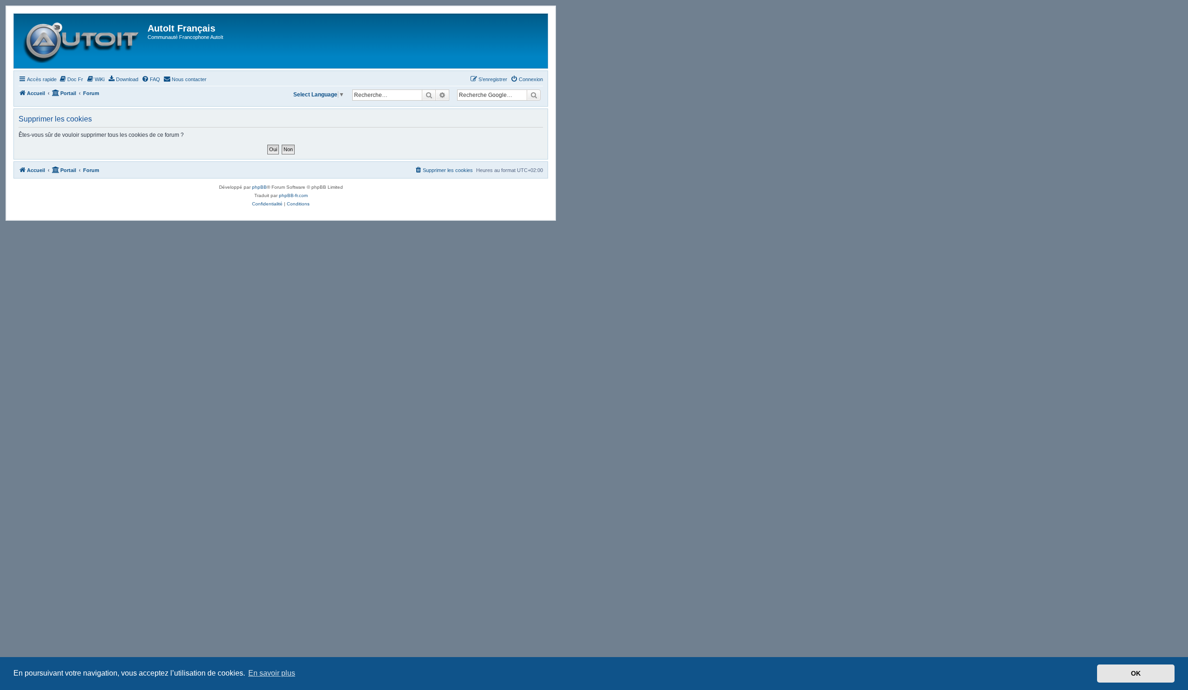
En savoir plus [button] (271, 673)
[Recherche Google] (534, 95)
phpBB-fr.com (293, 195)
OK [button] (1136, 673)
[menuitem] (71, 79)
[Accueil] (82, 41)
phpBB (259, 187)
